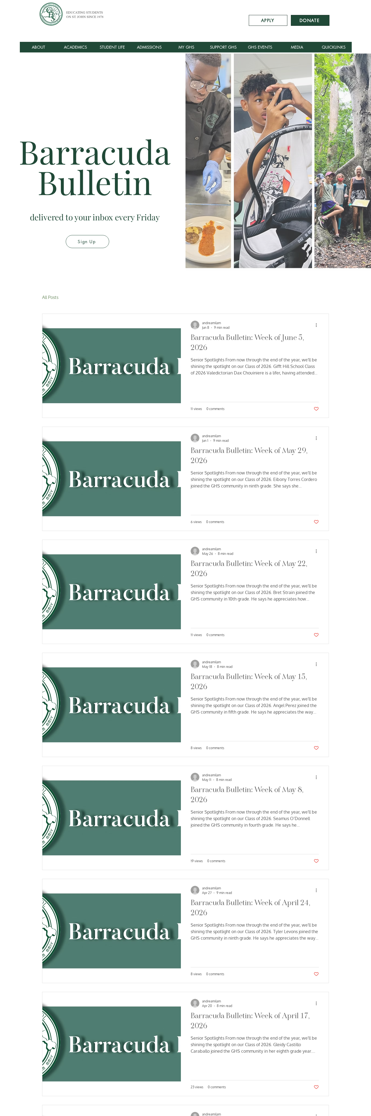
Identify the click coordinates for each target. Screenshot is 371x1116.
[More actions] (318, 325)
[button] (296, 47)
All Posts (50, 297)
